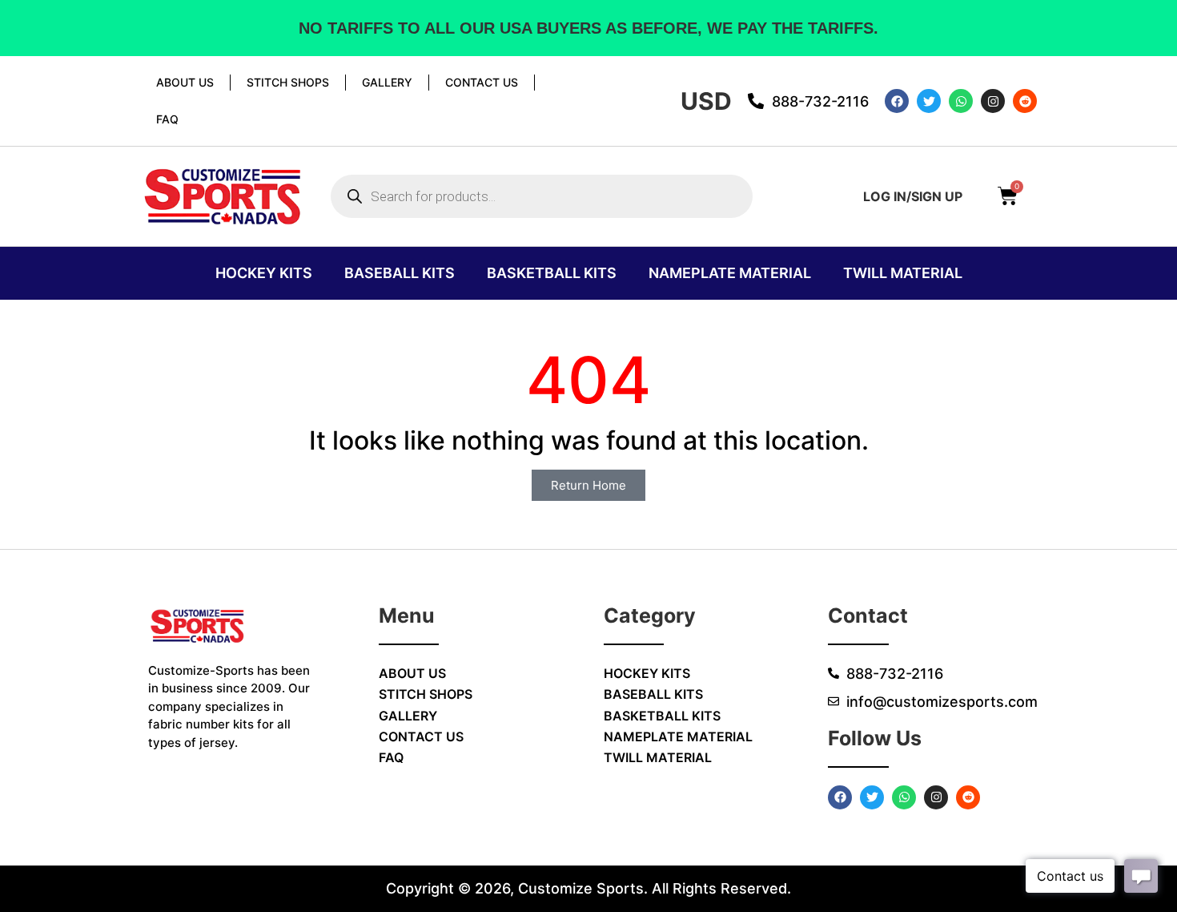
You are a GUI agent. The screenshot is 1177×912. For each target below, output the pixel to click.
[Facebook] (897, 101)
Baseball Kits (399, 272)
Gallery (387, 82)
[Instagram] (993, 101)
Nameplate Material (730, 272)
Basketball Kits (552, 272)
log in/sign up (912, 196)
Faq (167, 119)
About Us (185, 82)
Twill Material (902, 272)
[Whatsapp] (961, 101)
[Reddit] (1025, 101)
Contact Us (481, 82)
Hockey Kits (263, 272)
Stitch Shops (288, 82)
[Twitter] (929, 101)
